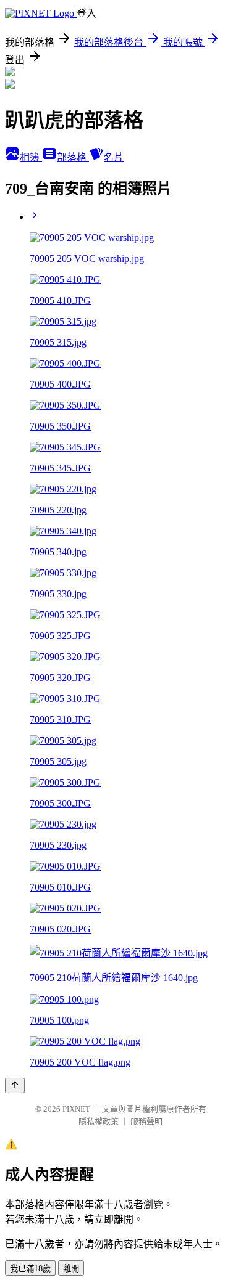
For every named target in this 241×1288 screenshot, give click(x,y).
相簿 (31, 157)
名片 (114, 157)
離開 (71, 1268)
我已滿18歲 (30, 1268)
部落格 (73, 157)
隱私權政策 (98, 1121)
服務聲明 (146, 1121)
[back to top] (15, 1085)
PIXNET (76, 1109)
